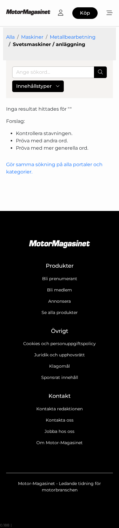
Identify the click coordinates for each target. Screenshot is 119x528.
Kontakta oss (60, 420)
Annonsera (59, 301)
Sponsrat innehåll (59, 377)
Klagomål (59, 366)
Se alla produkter (59, 312)
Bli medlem (59, 290)
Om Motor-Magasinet (59, 442)
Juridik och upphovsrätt (59, 355)
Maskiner (32, 37)
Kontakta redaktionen (59, 409)
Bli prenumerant (59, 278)
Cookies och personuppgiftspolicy (59, 343)
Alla (10, 37)
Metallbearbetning (73, 37)
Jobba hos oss (59, 431)
